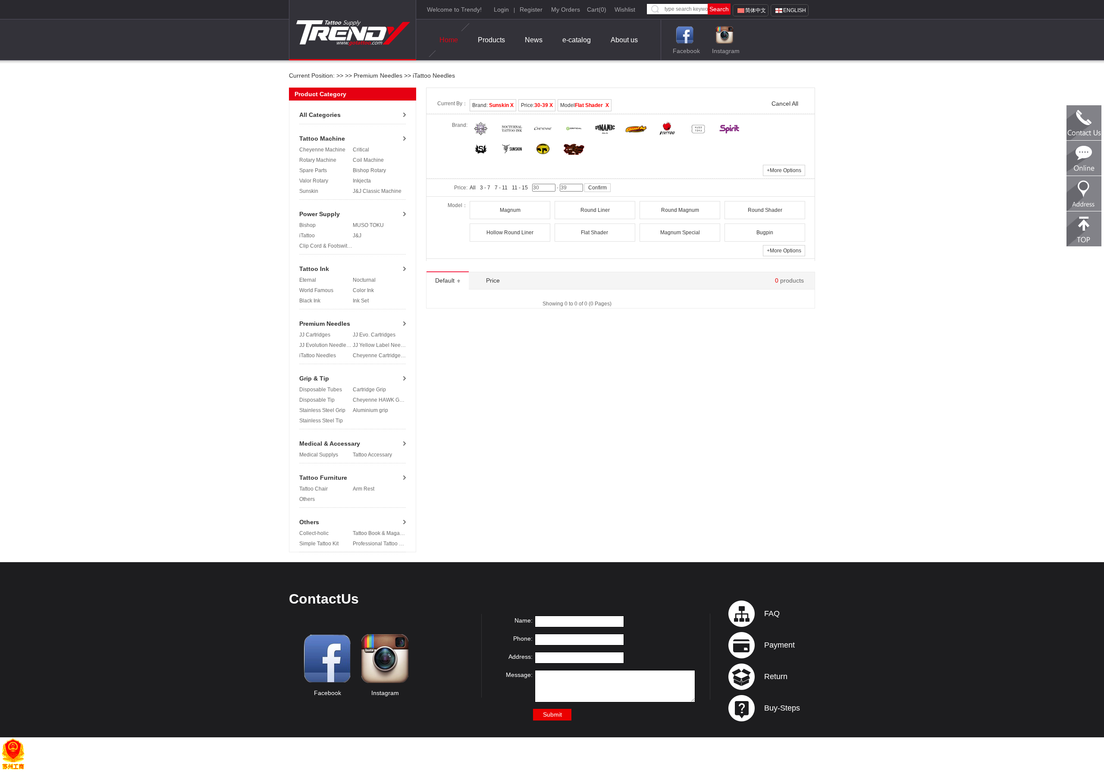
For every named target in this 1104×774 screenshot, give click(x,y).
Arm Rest (363, 489)
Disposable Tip (317, 400)
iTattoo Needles (433, 75)
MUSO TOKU (368, 225)
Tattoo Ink (314, 268)
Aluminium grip (370, 410)
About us (624, 40)
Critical (361, 150)
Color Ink (363, 290)
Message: (519, 674)
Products (491, 40)
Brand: (493, 105)
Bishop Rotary (369, 170)
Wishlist (625, 9)
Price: (537, 105)
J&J (357, 236)
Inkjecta (362, 181)
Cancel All (785, 103)
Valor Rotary (313, 181)
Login (501, 9)
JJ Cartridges (314, 335)
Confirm (597, 188)
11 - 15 (520, 188)
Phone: (523, 638)
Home (448, 40)
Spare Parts (313, 170)
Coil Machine (368, 160)
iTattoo (307, 236)
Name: (523, 620)
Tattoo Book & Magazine (381, 533)
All (473, 188)
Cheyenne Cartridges (378, 355)
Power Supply (319, 214)
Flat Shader (595, 233)
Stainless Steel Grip (322, 410)
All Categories (320, 114)
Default (445, 280)
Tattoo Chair (313, 489)
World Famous (316, 290)
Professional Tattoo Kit (379, 544)
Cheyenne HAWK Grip (379, 400)
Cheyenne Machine (322, 150)
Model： (457, 205)
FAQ (772, 613)
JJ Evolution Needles (324, 345)
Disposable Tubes (320, 390)
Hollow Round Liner (509, 233)
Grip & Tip (314, 378)
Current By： (452, 104)
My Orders (565, 9)
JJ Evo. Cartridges (374, 335)
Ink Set (361, 301)
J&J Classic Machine (377, 191)
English (794, 10)
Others (307, 499)
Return (775, 676)
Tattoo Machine (322, 138)
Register (531, 9)
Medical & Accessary (329, 443)
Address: (520, 656)
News (534, 40)
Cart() (596, 9)
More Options (784, 170)
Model (584, 105)
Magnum (510, 210)
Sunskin (308, 191)
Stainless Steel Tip (321, 421)
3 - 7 (485, 188)
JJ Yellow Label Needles (382, 345)
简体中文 (755, 10)
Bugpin (764, 233)
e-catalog (576, 40)
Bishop (307, 225)
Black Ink (309, 301)
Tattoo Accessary (372, 455)
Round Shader (765, 210)
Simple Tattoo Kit (319, 544)
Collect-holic (314, 533)
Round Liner (595, 210)
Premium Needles (378, 75)
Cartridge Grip (369, 390)
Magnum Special (680, 233)
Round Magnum (680, 210)
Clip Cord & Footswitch (326, 246)
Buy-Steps (782, 708)
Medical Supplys (318, 455)
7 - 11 (501, 188)
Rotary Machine (317, 160)
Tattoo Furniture (323, 477)
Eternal (307, 280)
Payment (779, 645)
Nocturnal (364, 280)
